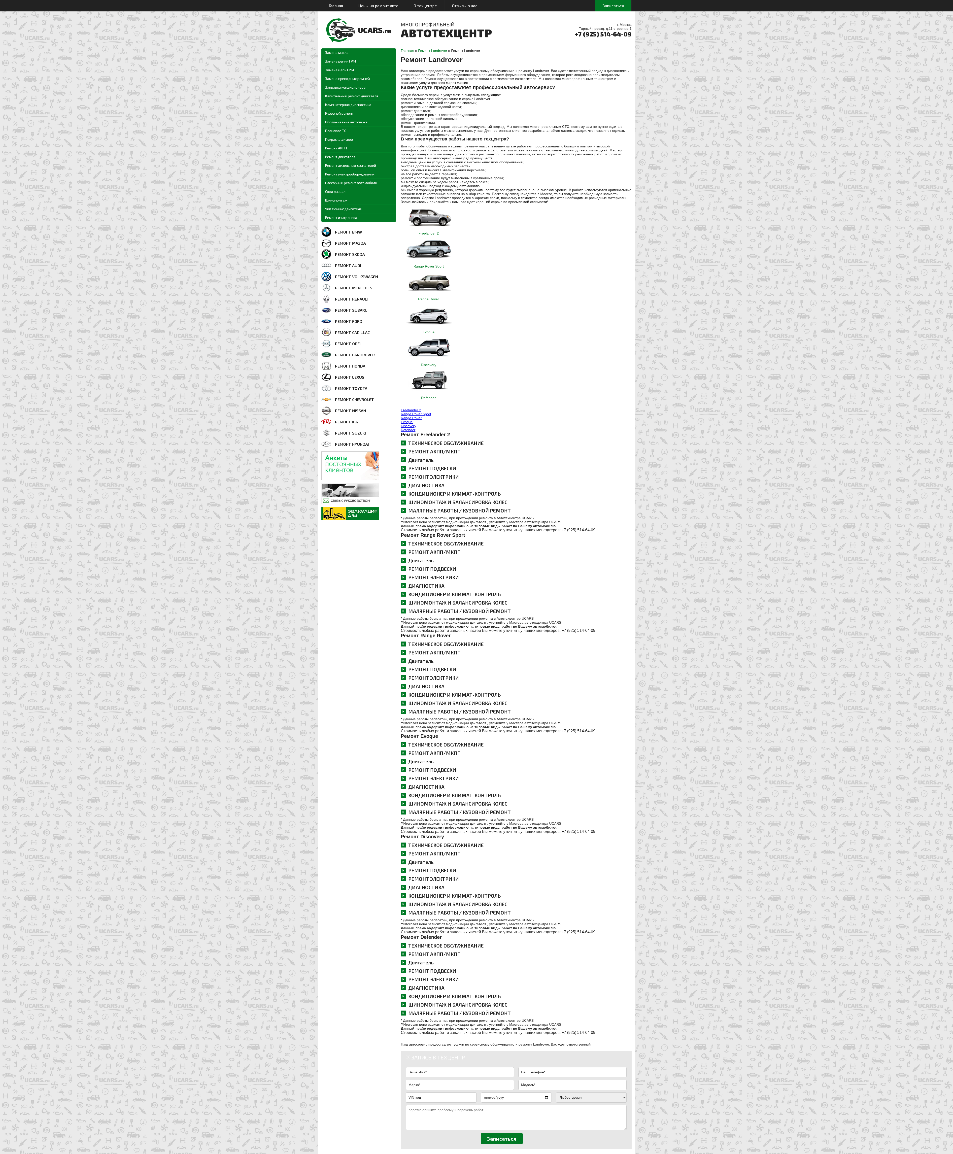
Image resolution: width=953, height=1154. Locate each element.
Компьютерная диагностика (348, 104)
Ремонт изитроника (341, 217)
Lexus (349, 377)
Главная (336, 5)
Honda (350, 366)
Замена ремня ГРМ (340, 61)
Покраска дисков (339, 139)
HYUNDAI (352, 444)
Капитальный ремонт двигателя (351, 96)
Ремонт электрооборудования (349, 174)
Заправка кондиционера (345, 87)
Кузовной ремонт (339, 113)
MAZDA (350, 243)
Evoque (429, 332)
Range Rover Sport (428, 266)
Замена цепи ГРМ (339, 70)
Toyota (351, 388)
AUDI (348, 265)
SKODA (350, 254)
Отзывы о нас (464, 5)
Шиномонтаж (336, 200)
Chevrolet (354, 399)
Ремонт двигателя (340, 157)
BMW (348, 232)
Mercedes (353, 287)
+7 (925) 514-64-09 (603, 34)
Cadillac (352, 332)
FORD (348, 321)
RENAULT (352, 299)
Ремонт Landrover (432, 51)
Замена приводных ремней (347, 78)
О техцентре (425, 5)
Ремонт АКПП (336, 148)
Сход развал (335, 191)
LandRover (355, 354)
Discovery (428, 365)
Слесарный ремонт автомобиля (351, 183)
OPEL (348, 343)
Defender (428, 398)
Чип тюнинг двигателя (343, 209)
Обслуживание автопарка (346, 122)
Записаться (613, 5)
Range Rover (428, 299)
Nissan (350, 410)
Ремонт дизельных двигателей (350, 165)
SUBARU (351, 310)
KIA (346, 421)
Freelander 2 (428, 233)
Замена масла (336, 52)
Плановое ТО (335, 131)
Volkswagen (356, 276)
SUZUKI (350, 433)
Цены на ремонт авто (378, 5)
